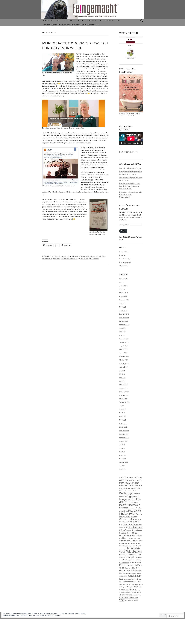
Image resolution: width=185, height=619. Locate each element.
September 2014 (124, 437)
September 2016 (124, 363)
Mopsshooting (123, 592)
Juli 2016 (122, 370)
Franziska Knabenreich (130, 512)
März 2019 (122, 307)
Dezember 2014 (124, 430)
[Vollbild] (140, 143)
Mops (131, 589)
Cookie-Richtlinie (55, 615)
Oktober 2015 (123, 399)
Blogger (128, 483)
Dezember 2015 (124, 392)
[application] (131, 138)
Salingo (139, 592)
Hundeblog (123, 533)
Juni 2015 (122, 409)
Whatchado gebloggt (87, 180)
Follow (123, 231)
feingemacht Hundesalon (129, 503)
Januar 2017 (123, 353)
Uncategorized (63, 256)
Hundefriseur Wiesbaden (130, 550)
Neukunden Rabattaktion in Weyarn (130, 168)
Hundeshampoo (124, 573)
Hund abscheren (131, 524)
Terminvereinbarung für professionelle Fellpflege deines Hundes (70, 24)
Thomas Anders (125, 595)
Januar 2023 (123, 286)
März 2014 (122, 459)
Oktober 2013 (123, 462)
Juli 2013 (122, 466)
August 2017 (123, 346)
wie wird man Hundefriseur (69, 258)
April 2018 (122, 332)
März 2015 (122, 420)
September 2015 (124, 402)
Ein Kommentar (94, 258)
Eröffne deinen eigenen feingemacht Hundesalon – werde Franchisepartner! (130, 194)
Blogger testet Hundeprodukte (128, 488)
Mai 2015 (122, 413)
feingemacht (85, 256)
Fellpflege (55, 256)
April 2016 (122, 377)
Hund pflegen (127, 579)
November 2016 (124, 356)
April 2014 (122, 455)
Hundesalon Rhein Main (132, 568)
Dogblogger (126, 493)
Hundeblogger (132, 533)
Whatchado (93, 74)
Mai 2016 (122, 374)
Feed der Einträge (124, 259)
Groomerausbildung (128, 519)
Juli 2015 (122, 406)
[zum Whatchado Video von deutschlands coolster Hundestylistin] (73, 113)
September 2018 (124, 324)
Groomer (134, 516)
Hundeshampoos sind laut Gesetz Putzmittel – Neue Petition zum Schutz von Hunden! (129, 186)
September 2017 (124, 342)
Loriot (140, 587)
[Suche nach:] (141, 21)
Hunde (125, 527)
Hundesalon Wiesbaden (130, 570)
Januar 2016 (123, 388)
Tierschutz (135, 595)
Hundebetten (137, 530)
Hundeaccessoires (131, 528)
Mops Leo (137, 589)
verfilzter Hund (133, 597)
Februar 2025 (123, 279)
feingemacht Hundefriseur (98, 256)
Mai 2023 (122, 282)
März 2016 (122, 381)
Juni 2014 (122, 448)
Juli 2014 (122, 445)
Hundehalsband (135, 555)
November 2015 (124, 395)
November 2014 (124, 434)
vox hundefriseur (131, 600)
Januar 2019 (123, 310)
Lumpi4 (121, 590)
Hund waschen (128, 584)
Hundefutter (124, 555)
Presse (80, 20)
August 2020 (123, 296)
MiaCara (126, 589)
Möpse (129, 592)
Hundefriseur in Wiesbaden (127, 546)
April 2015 (122, 416)
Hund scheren (127, 582)
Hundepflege (131, 557)
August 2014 (123, 441)
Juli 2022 (122, 289)
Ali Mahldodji (95, 83)
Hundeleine (122, 557)
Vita (59, 20)
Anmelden (122, 255)
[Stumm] (138, 143)
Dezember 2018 (124, 314)
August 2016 (123, 367)
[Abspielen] (122, 143)
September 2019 (124, 300)
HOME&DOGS (133, 522)
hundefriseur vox (47, 258)
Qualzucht (133, 592)
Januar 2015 (123, 427)
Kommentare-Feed (125, 262)
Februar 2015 (123, 423)
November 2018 (124, 317)
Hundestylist (132, 573)
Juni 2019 (122, 303)
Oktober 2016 (123, 360)
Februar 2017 (123, 349)
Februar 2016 (123, 385)
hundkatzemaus (130, 577)
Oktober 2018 (123, 321)
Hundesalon (127, 560)
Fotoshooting (132, 508)
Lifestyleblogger (132, 587)
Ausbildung (48, 20)
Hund (120, 524)
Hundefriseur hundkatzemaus (131, 543)
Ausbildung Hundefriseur (130, 477)
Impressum (91, 20)
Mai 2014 (122, 452)
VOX (121, 600)
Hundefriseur (125, 535)
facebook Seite (128, 152)
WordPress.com (124, 266)
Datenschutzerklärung (110, 20)
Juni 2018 (122, 328)
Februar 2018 (123, 335)
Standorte (69, 20)
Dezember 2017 (124, 339)
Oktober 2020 (123, 293)
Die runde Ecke (132, 491)
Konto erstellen (124, 252)
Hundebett (129, 530)
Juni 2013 (122, 469)
